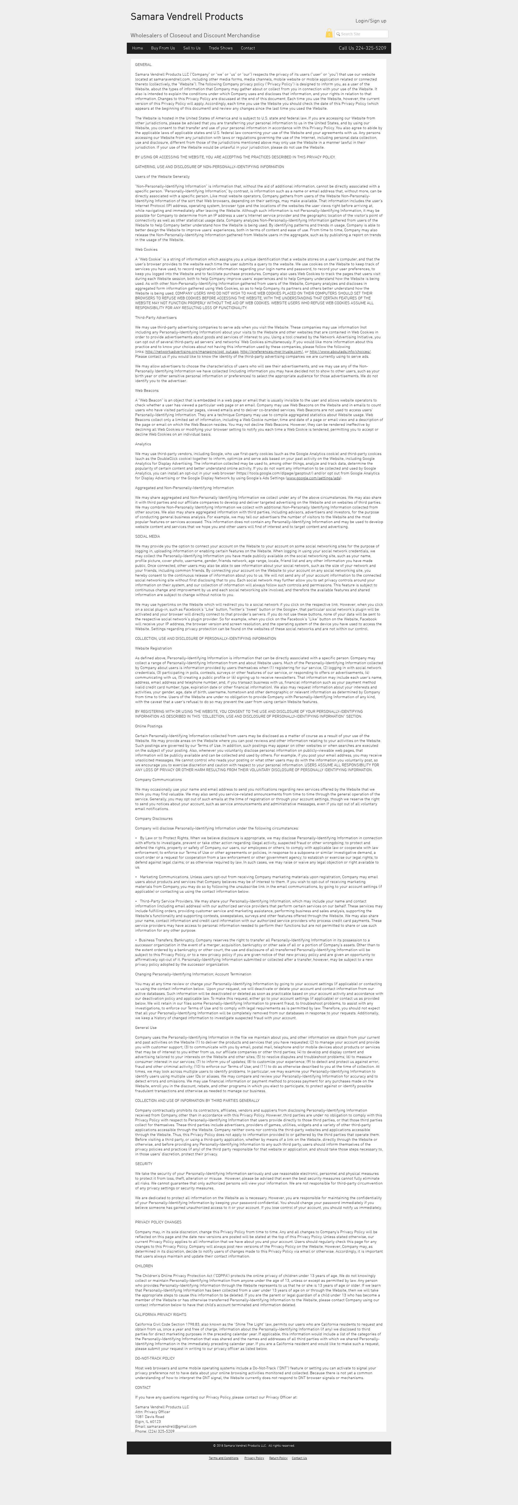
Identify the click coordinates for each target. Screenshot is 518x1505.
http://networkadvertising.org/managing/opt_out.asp (191, 351)
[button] (329, 32)
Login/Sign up (371, 21)
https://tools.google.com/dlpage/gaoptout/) (275, 473)
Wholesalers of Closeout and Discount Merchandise (195, 35)
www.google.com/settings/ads (313, 478)
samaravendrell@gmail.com (172, 1426)
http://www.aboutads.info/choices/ (340, 351)
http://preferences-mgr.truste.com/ (271, 351)
